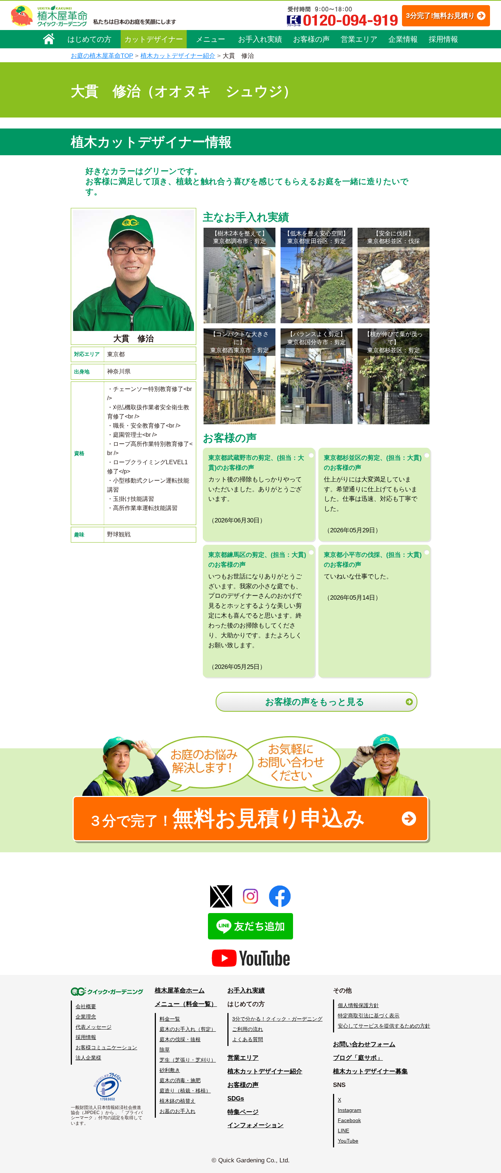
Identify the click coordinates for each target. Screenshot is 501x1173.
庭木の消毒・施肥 (180, 1080)
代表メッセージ (93, 1027)
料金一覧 (170, 1019)
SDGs (235, 1098)
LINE (343, 1130)
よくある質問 (247, 1039)
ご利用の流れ (247, 1029)
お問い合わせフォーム (364, 1044)
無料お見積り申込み (226, 818)
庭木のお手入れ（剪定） (188, 1029)
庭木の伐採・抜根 (180, 1039)
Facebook (349, 1120)
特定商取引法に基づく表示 (368, 1016)
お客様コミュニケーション (106, 1047)
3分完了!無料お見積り (440, 15)
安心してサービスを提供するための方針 (384, 1026)
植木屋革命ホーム (180, 990)
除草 (165, 1050)
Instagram (349, 1110)
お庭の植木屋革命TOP (102, 55)
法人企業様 (88, 1058)
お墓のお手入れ (177, 1111)
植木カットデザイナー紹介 (177, 55)
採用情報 (443, 39)
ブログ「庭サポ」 (358, 1057)
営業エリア (359, 39)
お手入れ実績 (260, 39)
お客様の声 (311, 39)
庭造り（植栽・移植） (185, 1091)
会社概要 (86, 1006)
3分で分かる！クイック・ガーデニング (277, 1019)
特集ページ (243, 1112)
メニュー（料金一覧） (186, 1004)
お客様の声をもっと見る (315, 702)
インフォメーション (255, 1125)
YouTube (348, 1141)
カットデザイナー (153, 39)
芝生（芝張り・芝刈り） (188, 1060)
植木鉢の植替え (177, 1101)
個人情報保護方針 (358, 1005)
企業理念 (86, 1017)
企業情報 (403, 39)
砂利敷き (170, 1070)
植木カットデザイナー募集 (370, 1071)
